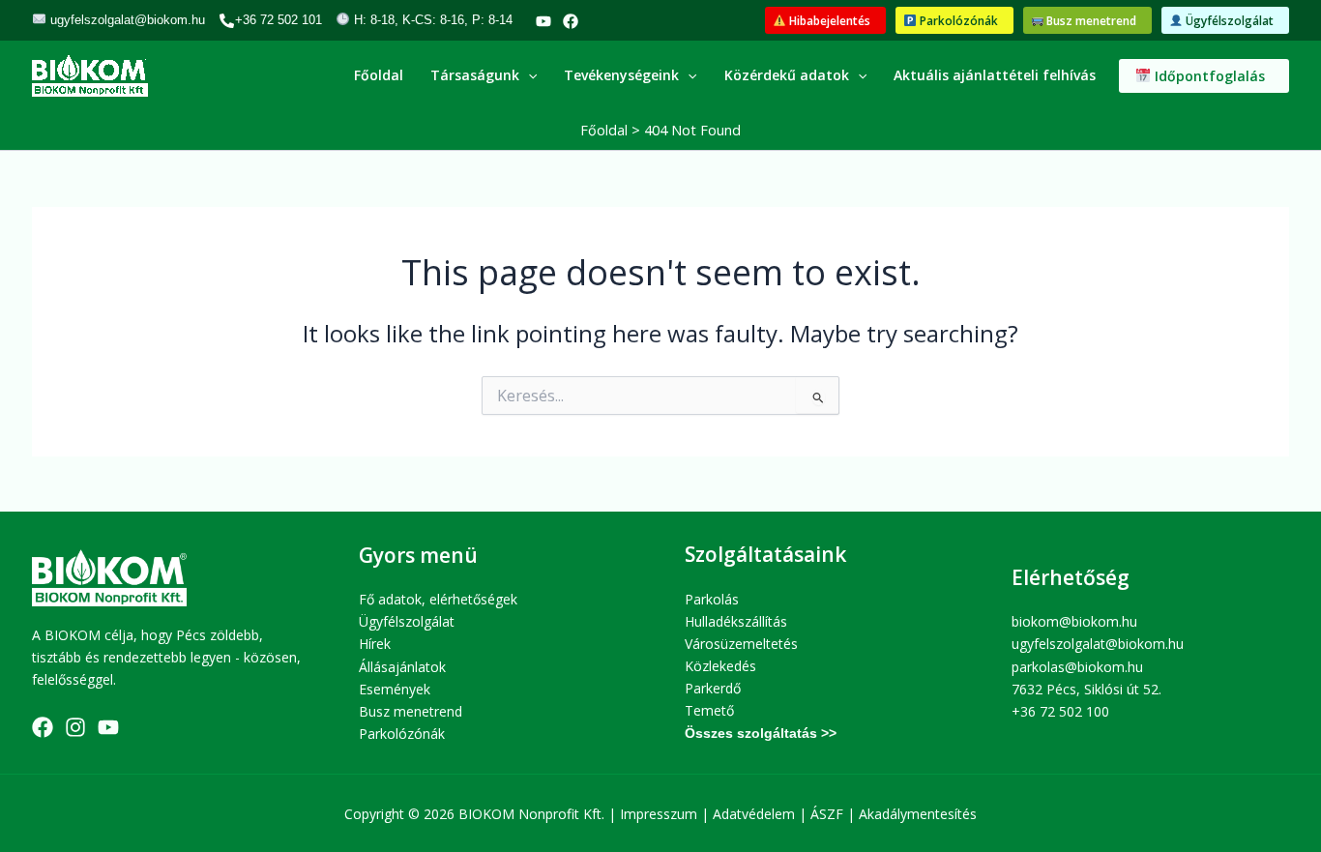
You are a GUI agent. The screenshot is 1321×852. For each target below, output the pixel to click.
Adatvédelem (754, 814)
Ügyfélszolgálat (407, 621)
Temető (709, 710)
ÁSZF (826, 814)
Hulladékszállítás (736, 621)
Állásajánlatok (402, 667)
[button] (825, 21)
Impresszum (658, 814)
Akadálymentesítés (918, 814)
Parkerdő (713, 688)
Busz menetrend (410, 711)
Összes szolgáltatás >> (761, 733)
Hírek (375, 643)
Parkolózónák (402, 733)
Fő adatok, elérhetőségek (438, 599)
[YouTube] (543, 21)
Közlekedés (720, 666)
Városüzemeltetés (741, 643)
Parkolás (712, 599)
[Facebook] (570, 21)
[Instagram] (75, 727)
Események (394, 689)
